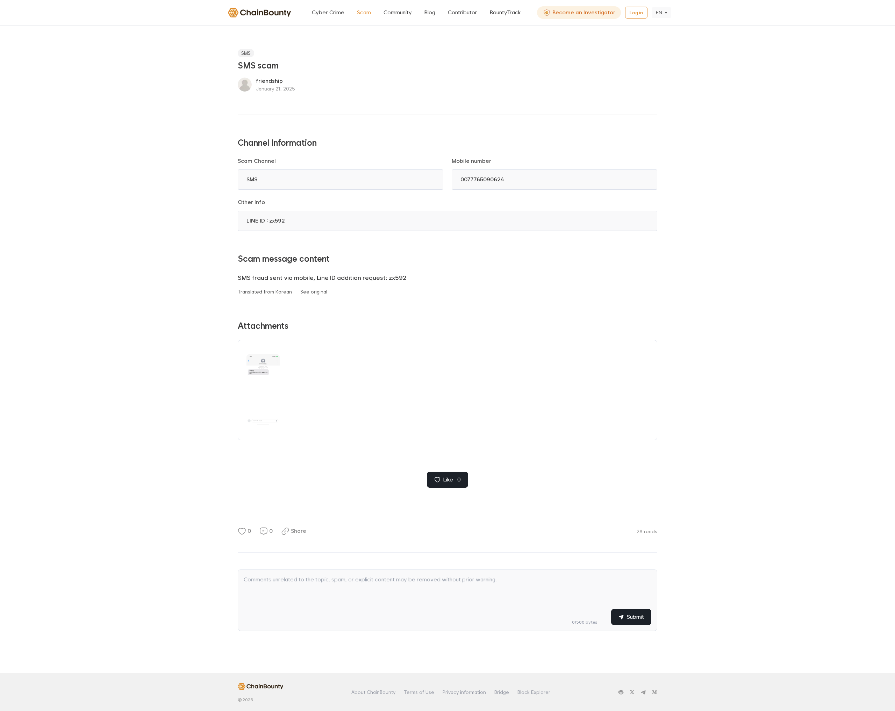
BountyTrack (505, 12)
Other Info (251, 202)
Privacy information (464, 692)
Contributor (462, 12)
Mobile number (471, 161)
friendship (269, 81)
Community (398, 12)
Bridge (501, 692)
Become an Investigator (583, 12)
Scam (364, 12)
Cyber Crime (328, 12)
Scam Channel (257, 161)
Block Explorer (533, 692)
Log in (636, 12)
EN (659, 12)
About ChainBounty (373, 692)
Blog (429, 12)
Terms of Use (419, 692)
